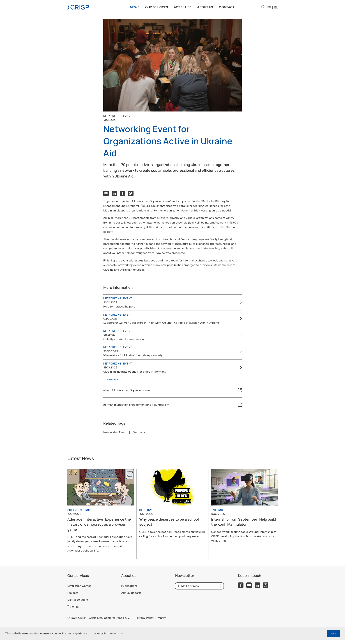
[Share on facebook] (122, 193)
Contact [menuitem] (226, 7)
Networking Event (114, 432)
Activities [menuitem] (182, 7)
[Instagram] (265, 585)
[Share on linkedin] (114, 193)
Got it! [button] (333, 633)
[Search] (263, 7)
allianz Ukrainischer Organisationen (126, 390)
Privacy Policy (145, 617)
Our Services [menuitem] (156, 7)
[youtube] (249, 585)
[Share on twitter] (131, 193)
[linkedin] (257, 585)
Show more (112, 379)
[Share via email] (106, 193)
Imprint (161, 617)
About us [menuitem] (205, 7)
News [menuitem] (134, 7)
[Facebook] (240, 585)
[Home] (78, 7)
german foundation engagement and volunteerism (136, 405)
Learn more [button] (116, 633)
